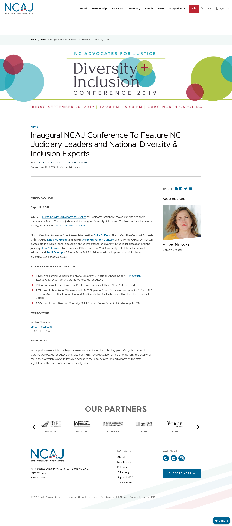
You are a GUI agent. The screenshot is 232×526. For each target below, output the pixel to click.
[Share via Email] (190, 188)
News (161, 8)
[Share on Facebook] (176, 188)
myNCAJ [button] (224, 8)
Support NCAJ (178, 8)
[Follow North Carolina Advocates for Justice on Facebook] (166, 460)
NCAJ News (80, 162)
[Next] (198, 427)
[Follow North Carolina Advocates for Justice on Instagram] (181, 460)
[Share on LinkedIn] (180, 188)
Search (207, 8)
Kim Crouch (134, 276)
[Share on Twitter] (185, 188)
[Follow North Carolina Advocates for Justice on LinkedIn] (174, 460)
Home (34, 40)
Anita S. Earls (101, 235)
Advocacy (134, 8)
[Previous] (34, 427)
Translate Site (125, 482)
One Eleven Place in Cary (69, 225)
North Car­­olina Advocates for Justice (64, 217)
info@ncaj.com (38, 478)
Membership (99, 8)
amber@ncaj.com (41, 326)
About (83, 8)
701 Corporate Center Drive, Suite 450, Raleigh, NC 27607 (60, 469)
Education (117, 8)
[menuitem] (83, 8)
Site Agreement (109, 497)
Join (193, 8)
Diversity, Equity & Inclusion (55, 162)
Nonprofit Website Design (133, 497)
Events (149, 8)
